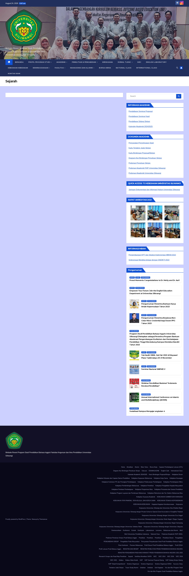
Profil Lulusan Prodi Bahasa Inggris (110, 549)
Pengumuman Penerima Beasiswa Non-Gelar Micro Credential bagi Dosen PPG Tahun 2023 (158, 320)
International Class (146, 68)
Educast (144, 471)
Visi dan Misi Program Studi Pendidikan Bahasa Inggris (165, 571)
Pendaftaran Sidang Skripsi (139, 121)
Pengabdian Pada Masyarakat (129, 541)
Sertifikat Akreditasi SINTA (143, 556)
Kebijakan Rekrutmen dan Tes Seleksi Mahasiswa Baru (165, 493)
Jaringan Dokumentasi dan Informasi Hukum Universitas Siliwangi (154, 190)
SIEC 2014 (161, 556)
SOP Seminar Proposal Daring (154, 560)
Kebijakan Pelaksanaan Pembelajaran (150, 482)
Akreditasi (130, 467)
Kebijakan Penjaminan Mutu (144, 489)
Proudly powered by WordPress (15, 519)
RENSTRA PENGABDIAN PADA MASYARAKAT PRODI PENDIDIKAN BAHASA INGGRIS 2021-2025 (150, 553)
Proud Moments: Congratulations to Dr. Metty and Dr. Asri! (154, 280)
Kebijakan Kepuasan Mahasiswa (141, 478)
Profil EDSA (179, 545)
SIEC (139, 62)
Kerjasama (107, 62)
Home (123, 467)
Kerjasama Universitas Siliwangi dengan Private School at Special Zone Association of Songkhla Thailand (149, 512)
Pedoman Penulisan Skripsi (140, 163)
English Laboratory (156, 62)
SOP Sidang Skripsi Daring (174, 560)
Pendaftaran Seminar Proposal (141, 111)
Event (138, 277)
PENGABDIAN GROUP (111, 541)
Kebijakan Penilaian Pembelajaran (122, 489)
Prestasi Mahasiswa (136, 545)
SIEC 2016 (170, 556)
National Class (123, 68)
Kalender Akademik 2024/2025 (141, 126)
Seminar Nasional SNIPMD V (153, 369)
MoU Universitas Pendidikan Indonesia (136, 534)
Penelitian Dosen (168, 538)
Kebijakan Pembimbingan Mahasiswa (127, 485)
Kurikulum (141, 530)
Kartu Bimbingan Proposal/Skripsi (142, 153)
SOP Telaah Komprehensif (116, 564)
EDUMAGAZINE (154, 471)
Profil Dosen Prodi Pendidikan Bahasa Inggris (158, 545)
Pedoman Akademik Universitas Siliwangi (145, 173)
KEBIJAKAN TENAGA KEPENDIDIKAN (170, 500)
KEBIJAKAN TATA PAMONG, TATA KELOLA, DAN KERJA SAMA (134, 500)
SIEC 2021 (113, 560)
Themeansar (43, 519)
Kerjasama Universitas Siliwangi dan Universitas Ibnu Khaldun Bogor (161, 508)
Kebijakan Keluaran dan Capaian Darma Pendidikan (113, 478)
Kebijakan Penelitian (147, 485)
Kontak (133, 530)
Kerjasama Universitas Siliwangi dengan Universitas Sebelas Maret (120, 526)
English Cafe (165, 471)
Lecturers (159, 530)
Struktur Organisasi (133, 564)
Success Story (178, 564)
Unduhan (143, 567)
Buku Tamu (144, 467)
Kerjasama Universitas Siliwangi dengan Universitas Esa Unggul (162, 515)
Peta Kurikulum (123, 545)
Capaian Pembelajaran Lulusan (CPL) (171, 467)
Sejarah (130, 556)
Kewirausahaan (41, 68)
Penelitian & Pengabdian (84, 62)
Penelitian (142, 538)
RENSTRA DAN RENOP (131, 549)
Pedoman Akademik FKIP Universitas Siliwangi (147, 168)
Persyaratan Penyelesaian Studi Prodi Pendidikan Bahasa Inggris (162, 541)
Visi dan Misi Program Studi (174, 567)
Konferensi (126, 530)
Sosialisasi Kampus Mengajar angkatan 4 (147, 411)
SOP (141, 560)
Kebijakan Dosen (177, 474)
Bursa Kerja (105, 68)
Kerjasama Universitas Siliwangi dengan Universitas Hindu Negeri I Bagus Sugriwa (156, 519)
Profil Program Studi (39, 62)
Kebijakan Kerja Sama (161, 478)
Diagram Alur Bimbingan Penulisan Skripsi (145, 158)
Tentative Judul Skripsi (116, 567)
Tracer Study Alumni (131, 567)
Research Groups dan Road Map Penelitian (112, 556)
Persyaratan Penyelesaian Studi (141, 143)
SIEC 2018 (179, 556)
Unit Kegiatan (159, 567)
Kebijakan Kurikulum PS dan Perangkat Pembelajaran (119, 482)
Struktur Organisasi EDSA (163, 564)
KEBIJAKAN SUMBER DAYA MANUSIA (170, 497)
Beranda (19, 62)
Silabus (121, 560)
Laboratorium (150, 530)
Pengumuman (146, 277)
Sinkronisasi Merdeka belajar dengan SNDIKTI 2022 (149, 260)
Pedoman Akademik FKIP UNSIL (172, 534)
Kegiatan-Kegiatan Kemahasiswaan (163, 504)
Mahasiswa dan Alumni (81, 68)
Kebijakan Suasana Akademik (145, 497)
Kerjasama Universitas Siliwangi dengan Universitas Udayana (163, 526)
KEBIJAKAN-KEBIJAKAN (18, 68)
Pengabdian (179, 538)
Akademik (61, 62)
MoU (181, 530)
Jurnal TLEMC (125, 62)
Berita (132, 277)
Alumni (137, 467)
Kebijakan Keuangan (176, 478)
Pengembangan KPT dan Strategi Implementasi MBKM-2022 (152, 255)
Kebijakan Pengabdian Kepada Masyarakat (169, 485)
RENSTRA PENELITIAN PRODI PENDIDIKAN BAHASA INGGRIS (161, 549)
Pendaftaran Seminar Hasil (139, 116)
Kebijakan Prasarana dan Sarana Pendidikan (168, 489)
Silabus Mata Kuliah (131, 560)
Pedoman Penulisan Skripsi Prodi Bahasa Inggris (121, 538)
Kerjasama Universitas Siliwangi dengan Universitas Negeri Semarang (160, 523)
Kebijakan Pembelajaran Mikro (173, 482)
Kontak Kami (14, 74)
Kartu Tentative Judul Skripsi (140, 148)
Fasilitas (59, 68)
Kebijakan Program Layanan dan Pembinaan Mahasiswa (128, 493)
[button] (177, 68)
